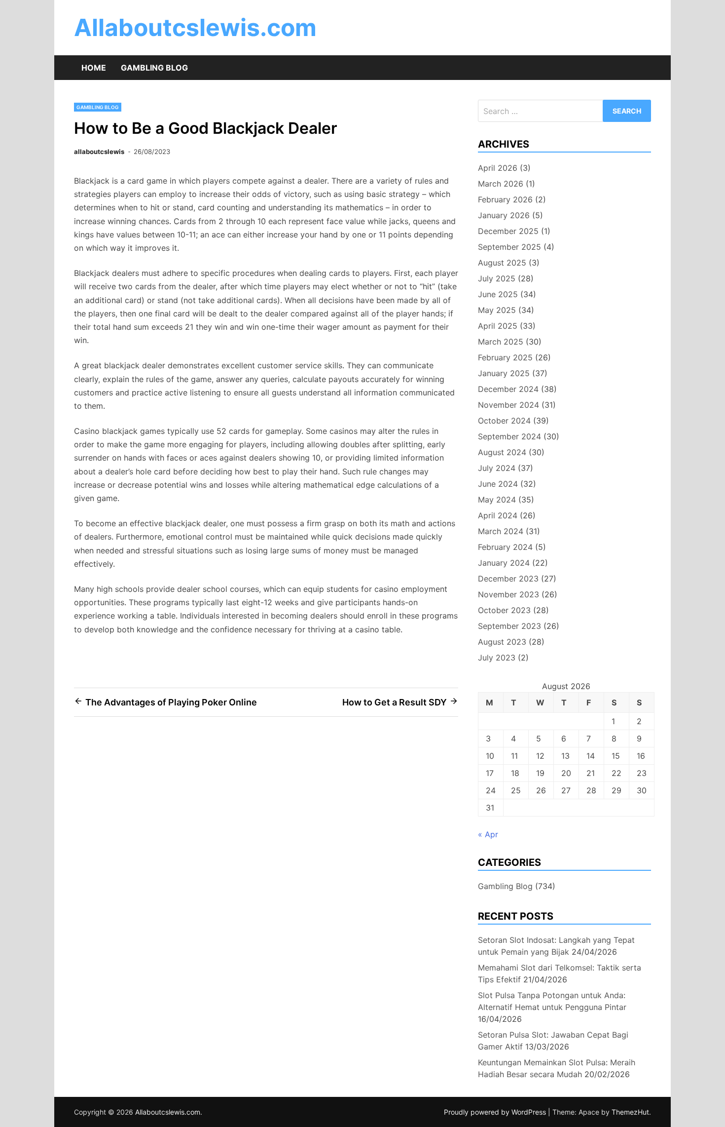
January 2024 (504, 563)
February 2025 (505, 357)
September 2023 (509, 626)
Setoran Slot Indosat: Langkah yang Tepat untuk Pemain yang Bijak (556, 946)
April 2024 (497, 515)
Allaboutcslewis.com (195, 27)
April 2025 (497, 326)
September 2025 (509, 247)
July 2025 (496, 278)
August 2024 (502, 452)
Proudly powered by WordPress (496, 1112)
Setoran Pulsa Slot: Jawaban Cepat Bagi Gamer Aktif (553, 1040)
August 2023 (502, 642)
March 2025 (500, 342)
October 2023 (504, 610)
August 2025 (502, 263)
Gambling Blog (154, 68)
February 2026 (505, 199)
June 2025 (498, 294)
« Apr (488, 834)
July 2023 (496, 657)
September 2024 (509, 436)
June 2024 (498, 484)
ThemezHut (630, 1112)
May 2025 (497, 310)
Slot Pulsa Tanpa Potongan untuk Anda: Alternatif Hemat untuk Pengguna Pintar (552, 1001)
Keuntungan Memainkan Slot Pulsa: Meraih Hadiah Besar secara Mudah (556, 1068)
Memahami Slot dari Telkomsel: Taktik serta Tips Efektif (559, 973)
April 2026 (497, 168)
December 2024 (508, 389)
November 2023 (508, 594)
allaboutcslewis (99, 151)
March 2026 (500, 184)
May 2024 (497, 500)
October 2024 (504, 421)
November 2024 (508, 405)
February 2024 (505, 547)
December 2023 (508, 578)
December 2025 (508, 231)
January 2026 (504, 215)
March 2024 (500, 531)
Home (93, 68)
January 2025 (504, 373)
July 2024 (496, 468)
